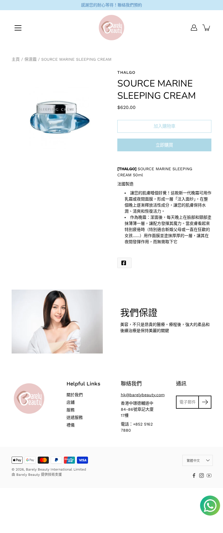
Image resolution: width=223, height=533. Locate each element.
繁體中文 (193, 461)
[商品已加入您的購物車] (206, 27)
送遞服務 (74, 417)
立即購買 (164, 145)
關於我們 (74, 394)
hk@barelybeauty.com (143, 394)
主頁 (16, 59)
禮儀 (70, 425)
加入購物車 (164, 126)
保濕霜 (30, 59)
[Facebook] (194, 475)
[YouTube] (209, 475)
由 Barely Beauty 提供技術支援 (37, 475)
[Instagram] (201, 475)
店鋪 (70, 402)
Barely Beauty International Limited (56, 469)
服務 (70, 410)
